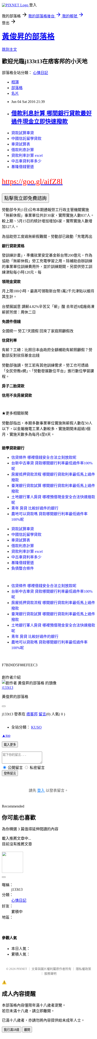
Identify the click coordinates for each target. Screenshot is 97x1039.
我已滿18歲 (11, 1029)
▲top (6, 735)
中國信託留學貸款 (26, 139)
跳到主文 (9, 49)
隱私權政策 (83, 969)
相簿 (15, 82)
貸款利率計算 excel (27, 155)
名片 (15, 93)
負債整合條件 (22, 568)
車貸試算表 (20, 144)
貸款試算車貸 (22, 133)
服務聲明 (50, 973)
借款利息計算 (22, 150)
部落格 (17, 88)
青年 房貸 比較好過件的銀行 (34, 508)
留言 (42, 714)
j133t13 (7, 688)
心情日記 (40, 73)
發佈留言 (10, 773)
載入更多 (10, 744)
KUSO (36, 727)
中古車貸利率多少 (26, 161)
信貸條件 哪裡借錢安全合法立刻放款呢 (43, 457)
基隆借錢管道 (22, 167)
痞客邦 (32, 714)
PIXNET (21, 969)
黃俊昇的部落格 (28, 36)
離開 (27, 1029)
